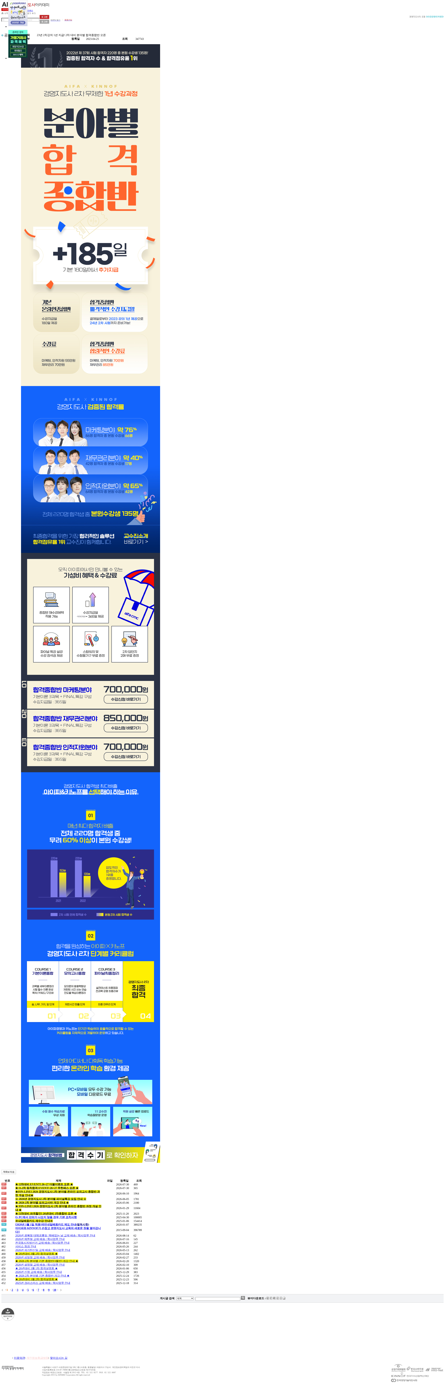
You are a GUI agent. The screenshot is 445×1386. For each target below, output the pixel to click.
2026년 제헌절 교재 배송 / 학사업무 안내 (40, 1239)
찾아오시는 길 (58, 1357)
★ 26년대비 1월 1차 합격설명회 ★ (36, 1268)
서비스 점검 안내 (25, 1246)
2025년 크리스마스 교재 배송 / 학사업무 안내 (42, 1282)
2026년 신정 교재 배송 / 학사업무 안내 (38, 1271)
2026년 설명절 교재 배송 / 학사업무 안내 (40, 1264)
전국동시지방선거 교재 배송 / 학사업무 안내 (42, 1242)
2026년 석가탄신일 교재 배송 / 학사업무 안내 (42, 1250)
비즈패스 (29, 10)
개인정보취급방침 (37, 1357)
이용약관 (19, 1357)
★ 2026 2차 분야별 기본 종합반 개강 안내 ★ (42, 1275)
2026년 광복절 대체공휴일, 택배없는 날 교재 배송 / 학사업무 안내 (55, 1235)
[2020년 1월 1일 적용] (52, 1224)
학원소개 (7, 1357)
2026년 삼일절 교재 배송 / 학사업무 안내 (40, 1257)
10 (54, 1289)
